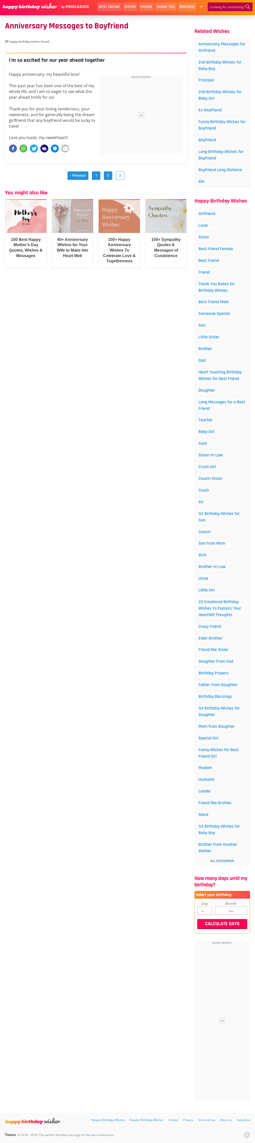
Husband (206, 779)
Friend (146, 6)
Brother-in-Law (212, 567)
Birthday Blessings (215, 696)
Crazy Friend (209, 626)
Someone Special (214, 313)
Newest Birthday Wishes (108, 1120)
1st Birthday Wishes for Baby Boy (219, 829)
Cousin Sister (210, 478)
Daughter (206, 390)
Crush (203, 490)
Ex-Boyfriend (210, 110)
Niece (203, 814)
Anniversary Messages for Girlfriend (221, 47)
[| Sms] (44, 148)
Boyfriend (207, 140)
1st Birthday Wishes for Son (219, 517)
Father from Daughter (218, 685)
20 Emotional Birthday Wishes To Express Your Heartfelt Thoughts (219, 608)
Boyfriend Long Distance (220, 170)
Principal (206, 80)
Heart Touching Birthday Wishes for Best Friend (220, 375)
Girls (202, 555)
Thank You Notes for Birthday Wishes (216, 287)
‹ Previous (78, 175)
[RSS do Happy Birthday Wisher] (247, 1135)
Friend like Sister (213, 649)
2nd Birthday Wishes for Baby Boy (220, 65)
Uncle (203, 578)
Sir (200, 502)
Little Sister (208, 337)
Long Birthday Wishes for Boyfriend (221, 155)
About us (226, 1120)
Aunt (202, 443)
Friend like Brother (215, 803)
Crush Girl (207, 467)
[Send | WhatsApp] (23, 148)
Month (231, 903)
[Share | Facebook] (13, 148)
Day (204, 903)
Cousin (204, 532)
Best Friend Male (213, 302)
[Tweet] (34, 148)
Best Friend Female (215, 249)
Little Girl (206, 590)
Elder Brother (210, 638)
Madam (205, 768)
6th (201, 181)
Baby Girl (206, 431)
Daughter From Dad (215, 661)
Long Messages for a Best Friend (221, 405)
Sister (130, 6)
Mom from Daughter (216, 726)
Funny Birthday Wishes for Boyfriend (222, 125)
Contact (173, 1120)
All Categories (222, 861)
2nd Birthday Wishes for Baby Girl (220, 95)
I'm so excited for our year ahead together (57, 60)
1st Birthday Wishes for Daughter (219, 711)
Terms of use (206, 1120)
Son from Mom (211, 543)
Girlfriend (206, 213)
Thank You (166, 6)
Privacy (188, 1120)
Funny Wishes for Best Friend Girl (218, 753)
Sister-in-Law (210, 455)
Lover (203, 225)
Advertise (243, 1120)
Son (201, 325)
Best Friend (109, 6)
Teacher (205, 420)
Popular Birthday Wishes (146, 1120)
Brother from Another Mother (217, 848)
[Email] (65, 148)
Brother (187, 6)
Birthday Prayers (213, 673)
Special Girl (208, 738)
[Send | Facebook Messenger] (55, 148)
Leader (204, 791)
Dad (201, 360)
